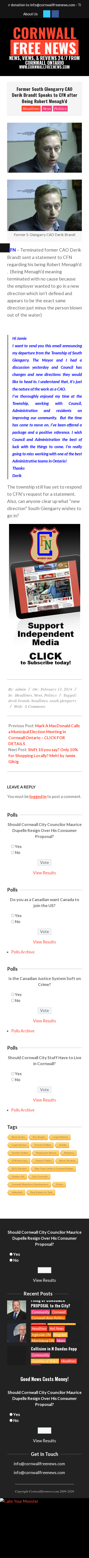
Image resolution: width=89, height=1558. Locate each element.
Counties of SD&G (45, 1361)
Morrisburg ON (43, 1340)
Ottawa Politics (43, 1160)
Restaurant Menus (46, 1152)
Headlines (31, 108)
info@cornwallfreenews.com (39, 1472)
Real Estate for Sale (41, 1192)
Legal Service (19, 1145)
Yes (18, 846)
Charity (62, 1145)
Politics (60, 108)
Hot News (57, 1328)
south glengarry (63, 700)
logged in (38, 796)
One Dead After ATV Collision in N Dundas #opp (54, 1346)
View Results (44, 872)
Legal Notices (60, 1137)
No (17, 852)
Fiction (59, 1184)
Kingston (60, 1334)
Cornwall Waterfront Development (30, 1184)
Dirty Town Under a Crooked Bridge (54, 1168)
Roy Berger (39, 1137)
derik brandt (18, 700)
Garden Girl (18, 1176)
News (47, 108)
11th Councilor (40, 1176)
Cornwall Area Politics (48, 1318)
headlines (39, 700)
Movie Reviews (67, 1160)
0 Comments (35, 706)
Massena (69, 1152)
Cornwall (59, 1312)
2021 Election (19, 1168)
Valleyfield (17, 1192)
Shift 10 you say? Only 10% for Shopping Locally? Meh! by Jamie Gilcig (43, 755)
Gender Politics (20, 1152)
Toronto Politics (42, 1145)
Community (40, 1312)
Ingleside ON (41, 1334)
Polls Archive (22, 951)
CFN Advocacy (20, 1160)
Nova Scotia (18, 1137)
